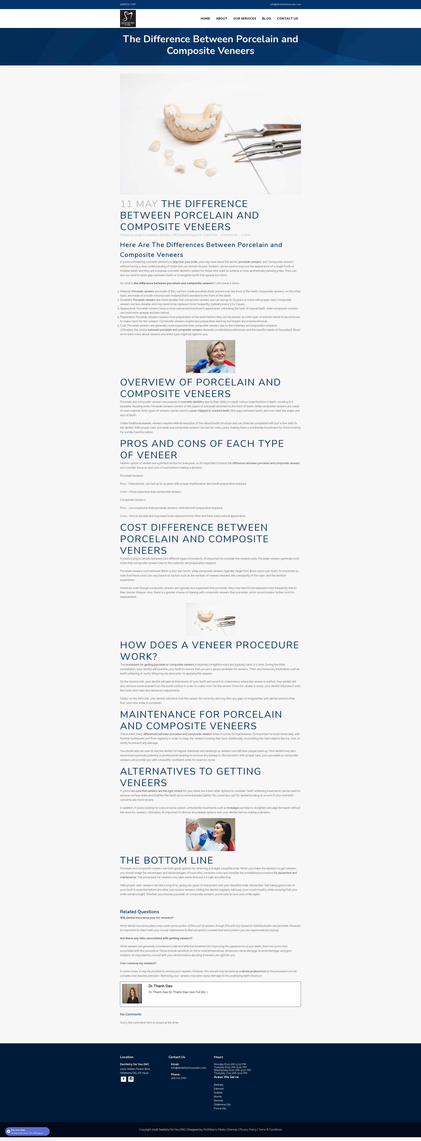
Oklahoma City (222, 1104)
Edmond (218, 1088)
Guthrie (218, 1092)
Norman (218, 1100)
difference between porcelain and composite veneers (266, 463)
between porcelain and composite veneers (175, 329)
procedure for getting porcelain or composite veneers (160, 664)
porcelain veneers (250, 261)
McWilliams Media (214, 1129)
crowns (146, 423)
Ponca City (220, 1108)
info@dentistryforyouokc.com (285, 4)
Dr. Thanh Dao (208, 234)
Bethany (218, 1084)
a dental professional (252, 971)
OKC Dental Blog (183, 234)
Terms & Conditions (270, 1129)
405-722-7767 (178, 1078)
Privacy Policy (247, 1129)
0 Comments (229, 234)
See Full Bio (197, 992)
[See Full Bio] (208, 992)
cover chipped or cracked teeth (209, 410)
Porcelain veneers (143, 291)
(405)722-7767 (128, 4)
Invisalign (232, 807)
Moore (218, 1096)
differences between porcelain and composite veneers (177, 734)
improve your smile (185, 261)
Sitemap (232, 1129)
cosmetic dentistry (158, 234)
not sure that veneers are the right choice (156, 791)
